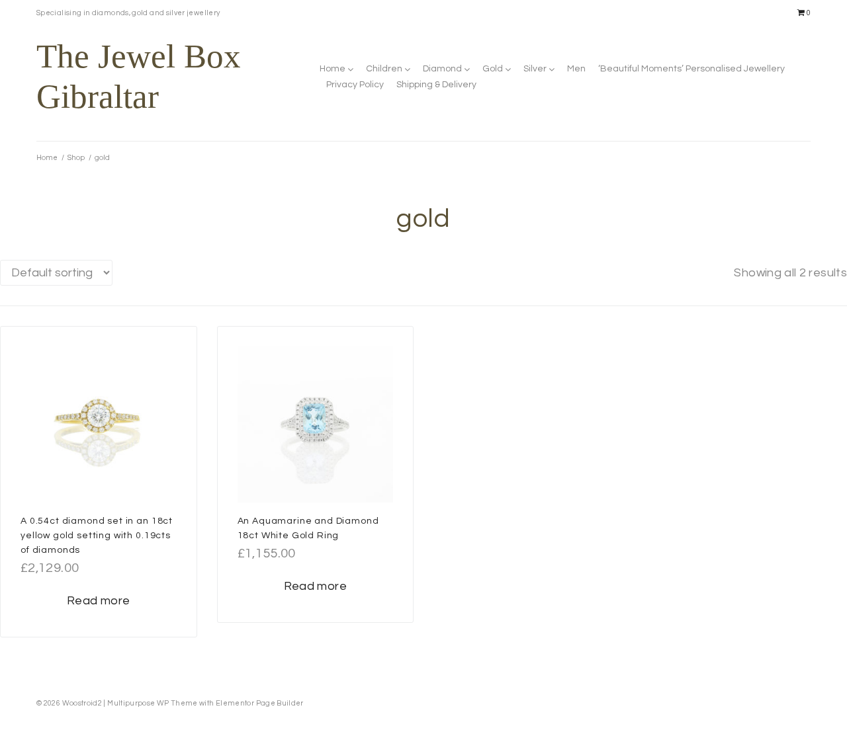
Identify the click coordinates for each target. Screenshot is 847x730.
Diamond (442, 68)
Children (384, 68)
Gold (492, 68)
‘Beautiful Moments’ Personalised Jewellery (691, 68)
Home (332, 68)
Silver (535, 68)
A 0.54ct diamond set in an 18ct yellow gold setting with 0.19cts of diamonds (97, 535)
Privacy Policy (355, 84)
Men (576, 68)
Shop (76, 157)
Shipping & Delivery (436, 84)
